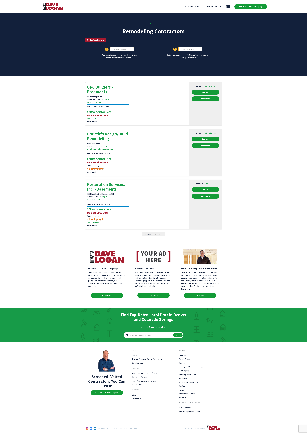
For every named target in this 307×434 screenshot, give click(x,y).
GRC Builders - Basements (100, 89)
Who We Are (137, 384)
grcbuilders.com (94, 102)
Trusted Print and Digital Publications (147, 359)
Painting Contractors (187, 374)
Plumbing (183, 378)
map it (106, 99)
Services (153, 24)
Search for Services (214, 6)
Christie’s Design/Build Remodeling (107, 136)
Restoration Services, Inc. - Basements (106, 187)
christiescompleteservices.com (100, 149)
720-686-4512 (209, 183)
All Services (183, 397)
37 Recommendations (99, 209)
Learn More (106, 295)
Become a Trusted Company (250, 6)
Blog (134, 395)
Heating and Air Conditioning (191, 367)
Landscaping (184, 370)
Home (134, 355)
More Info (205, 99)
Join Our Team (138, 363)
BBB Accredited (93, 119)
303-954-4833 (209, 133)
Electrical (183, 355)
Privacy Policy (103, 428)
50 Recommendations (99, 111)
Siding (181, 390)
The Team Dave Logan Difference (145, 373)
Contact (205, 92)
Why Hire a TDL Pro (192, 6)
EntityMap (123, 428)
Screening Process (139, 377)
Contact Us (136, 398)
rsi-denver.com (93, 199)
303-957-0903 (209, 86)
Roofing (182, 386)
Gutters (182, 363)
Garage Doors (184, 359)
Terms (114, 428)
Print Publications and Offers (144, 381)
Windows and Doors (187, 393)
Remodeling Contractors (189, 382)
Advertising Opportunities (189, 411)
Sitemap (133, 428)
